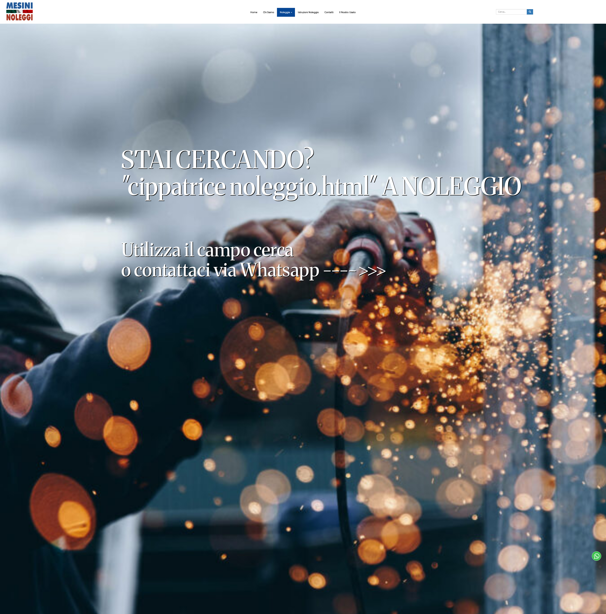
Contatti (328, 12)
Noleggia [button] (285, 12)
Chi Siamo (268, 12)
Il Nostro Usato (347, 12)
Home (253, 12)
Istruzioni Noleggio (308, 12)
